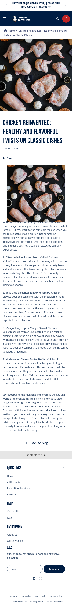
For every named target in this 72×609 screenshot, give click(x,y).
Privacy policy (56, 596)
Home (11, 30)
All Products (13, 482)
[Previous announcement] (6, 5)
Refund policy (41, 596)
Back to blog (39, 443)
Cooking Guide (15, 540)
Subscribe (54, 569)
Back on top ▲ (36, 455)
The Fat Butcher (24, 596)
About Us (12, 534)
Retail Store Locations (18, 488)
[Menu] (4, 19)
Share (10, 158)
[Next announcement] (65, 5)
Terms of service (19, 601)
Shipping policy (36, 601)
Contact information (54, 601)
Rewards (11, 494)
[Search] (58, 19)
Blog (9, 546)
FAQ (9, 517)
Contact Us (13, 511)
